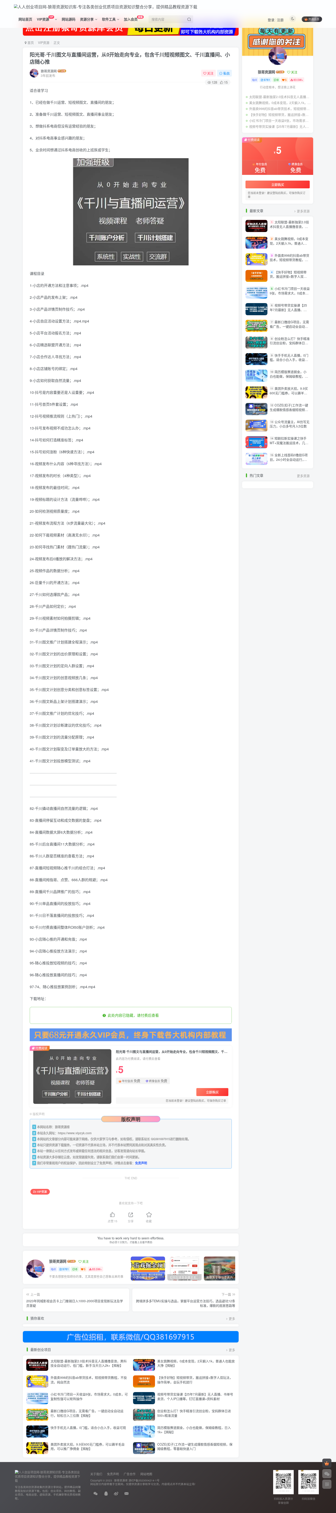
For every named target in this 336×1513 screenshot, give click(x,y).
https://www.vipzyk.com (75, 1133)
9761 (65, 1269)
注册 (280, 19)
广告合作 (130, 1474)
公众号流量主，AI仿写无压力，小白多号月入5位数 (289, 424)
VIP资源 (45, 18)
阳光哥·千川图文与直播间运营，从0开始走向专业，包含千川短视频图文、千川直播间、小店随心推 (130, 58)
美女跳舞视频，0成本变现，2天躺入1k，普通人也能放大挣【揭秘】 (196, 1363)
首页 (30, 42)
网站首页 (25, 19)
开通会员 (313, 19)
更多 (232, 1318)
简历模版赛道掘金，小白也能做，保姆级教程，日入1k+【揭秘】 (194, 1429)
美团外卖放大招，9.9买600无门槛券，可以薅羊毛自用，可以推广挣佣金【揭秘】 (88, 1446)
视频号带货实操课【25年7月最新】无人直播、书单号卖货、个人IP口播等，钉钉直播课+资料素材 (195, 1396)
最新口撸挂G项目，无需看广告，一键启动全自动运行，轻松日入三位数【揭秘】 (87, 1413)
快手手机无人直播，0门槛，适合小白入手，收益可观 (88, 1427)
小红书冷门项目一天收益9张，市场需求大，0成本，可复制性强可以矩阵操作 (89, 1396)
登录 (271, 19)
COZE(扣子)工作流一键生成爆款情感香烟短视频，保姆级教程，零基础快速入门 (194, 1446)
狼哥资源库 (121, 1480)
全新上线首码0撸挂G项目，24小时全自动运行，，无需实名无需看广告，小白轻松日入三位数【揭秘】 (289, 462)
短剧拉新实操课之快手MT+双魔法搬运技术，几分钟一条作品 (289, 443)
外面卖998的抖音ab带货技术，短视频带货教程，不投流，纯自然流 (89, 1379)
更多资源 (303, 211)
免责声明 (141, 1163)
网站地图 (146, 1474)
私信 (226, 73)
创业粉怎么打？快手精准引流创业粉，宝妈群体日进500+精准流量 (194, 1413)
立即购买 (212, 1092)
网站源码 (68, 19)
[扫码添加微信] (326, 1473)
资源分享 (87, 19)
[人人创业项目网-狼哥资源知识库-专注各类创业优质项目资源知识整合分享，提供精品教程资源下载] (48, 1476)
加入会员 (133, 18)
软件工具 (109, 19)
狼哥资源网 (49, 71)
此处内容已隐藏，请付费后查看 (132, 1015)
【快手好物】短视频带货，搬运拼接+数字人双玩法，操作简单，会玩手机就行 (195, 1379)
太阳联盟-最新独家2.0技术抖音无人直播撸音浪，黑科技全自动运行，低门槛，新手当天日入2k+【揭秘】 (89, 1363)
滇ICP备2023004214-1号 (144, 1480)
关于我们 (96, 1474)
